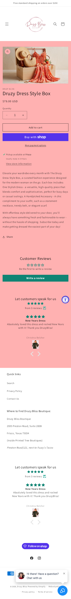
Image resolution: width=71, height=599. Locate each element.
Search (10, 383)
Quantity (7, 108)
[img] (35, 303)
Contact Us (13, 398)
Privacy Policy (14, 391)
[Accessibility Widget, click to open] (65, 299)
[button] (7, 24)
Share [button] (10, 236)
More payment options (35, 145)
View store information (19, 163)
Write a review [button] (35, 278)
